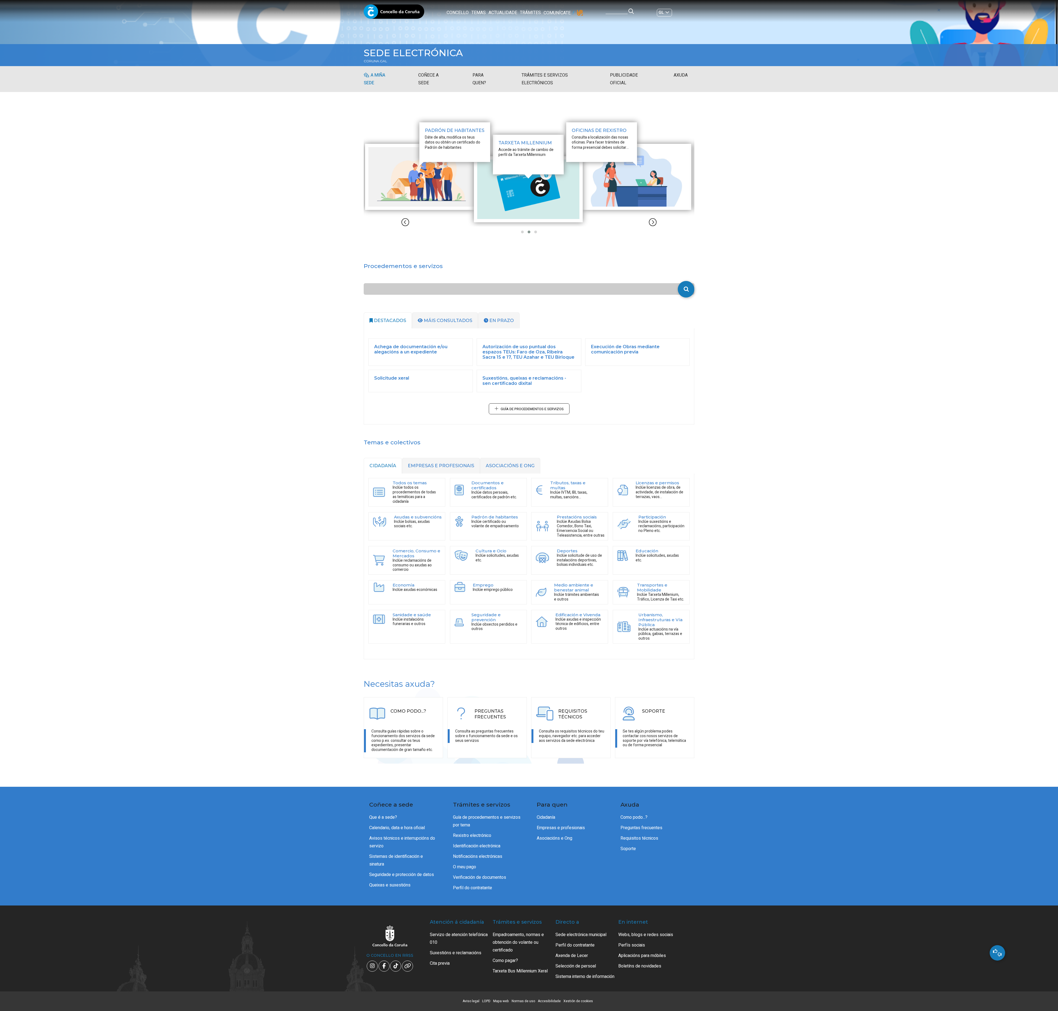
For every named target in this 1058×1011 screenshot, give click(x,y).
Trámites (530, 12)
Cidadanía (546, 817)
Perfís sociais (631, 945)
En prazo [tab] (501, 320)
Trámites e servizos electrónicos (545, 79)
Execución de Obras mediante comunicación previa (625, 349)
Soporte (628, 848)
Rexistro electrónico (472, 835)
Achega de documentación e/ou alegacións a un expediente (410, 349)
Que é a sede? (383, 817)
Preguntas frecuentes (641, 828)
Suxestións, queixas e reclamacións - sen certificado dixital (524, 380)
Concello (458, 12)
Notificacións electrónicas (477, 856)
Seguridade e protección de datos (401, 874)
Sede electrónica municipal (580, 934)
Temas (478, 12)
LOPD (486, 1001)
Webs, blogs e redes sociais (645, 934)
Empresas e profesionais (561, 828)
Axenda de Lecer (571, 955)
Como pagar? (505, 960)
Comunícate (557, 13)
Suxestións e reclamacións (455, 953)
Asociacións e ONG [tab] (510, 465)
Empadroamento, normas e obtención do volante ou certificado (518, 942)
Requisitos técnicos (639, 838)
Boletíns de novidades (639, 966)
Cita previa (440, 963)
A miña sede (374, 79)
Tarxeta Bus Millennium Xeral (520, 971)
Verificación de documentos (479, 877)
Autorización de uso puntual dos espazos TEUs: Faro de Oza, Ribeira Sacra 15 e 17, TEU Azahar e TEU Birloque (528, 352)
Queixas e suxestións (390, 885)
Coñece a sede (428, 79)
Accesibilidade (549, 1001)
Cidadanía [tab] (382, 465)
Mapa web (501, 1001)
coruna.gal (375, 61)
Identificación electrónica (476, 846)
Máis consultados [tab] (447, 320)
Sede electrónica (413, 53)
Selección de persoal (575, 966)
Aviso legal (471, 1001)
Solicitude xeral (391, 378)
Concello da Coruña (394, 13)
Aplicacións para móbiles (642, 955)
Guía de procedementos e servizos (532, 409)
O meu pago (464, 867)
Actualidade (502, 12)
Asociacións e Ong (554, 838)
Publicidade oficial (624, 79)
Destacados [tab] (389, 320)
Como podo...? (633, 817)
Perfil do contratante (472, 888)
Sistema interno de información (584, 976)
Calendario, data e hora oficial (397, 828)
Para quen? (479, 79)
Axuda (681, 75)
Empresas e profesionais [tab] (441, 465)
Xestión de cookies (578, 1001)
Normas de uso (523, 1001)
